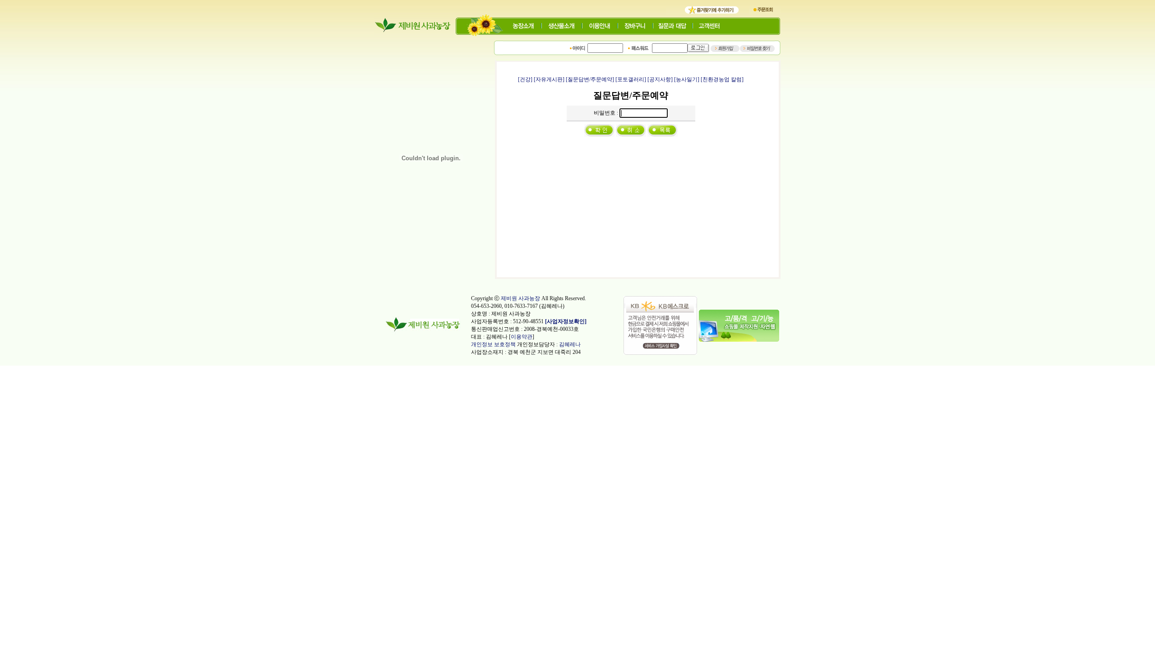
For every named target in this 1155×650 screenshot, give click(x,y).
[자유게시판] (549, 79)
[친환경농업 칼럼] (722, 79)
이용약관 (521, 337)
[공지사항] (660, 79)
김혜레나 (570, 344)
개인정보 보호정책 (493, 344)
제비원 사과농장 (520, 298)
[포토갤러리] (630, 79)
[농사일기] (686, 79)
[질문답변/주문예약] (590, 79)
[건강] (525, 79)
